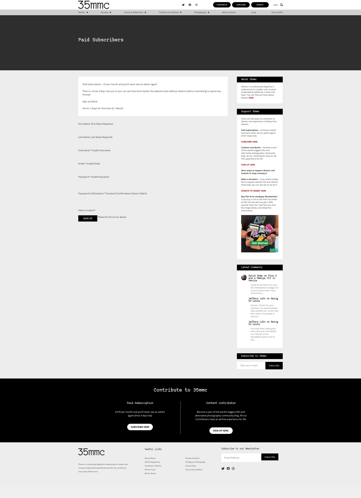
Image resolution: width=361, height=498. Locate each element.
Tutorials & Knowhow (169, 12)
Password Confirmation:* (91, 193)
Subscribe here (140, 427)
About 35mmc (150, 458)
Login (275, 5)
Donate (260, 5)
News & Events (229, 12)
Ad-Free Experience (152, 462)
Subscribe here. (249, 141)
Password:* (84, 176)
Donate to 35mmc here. (254, 190)
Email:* (82, 163)
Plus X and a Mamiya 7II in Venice (262, 278)
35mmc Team (150, 469)
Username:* (84, 150)
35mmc (81, 12)
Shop (253, 12)
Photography (200, 12)
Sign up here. (248, 164)
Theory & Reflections (133, 12)
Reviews (104, 12)
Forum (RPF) (277, 12)
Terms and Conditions (194, 469)
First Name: (84, 123)
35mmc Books (150, 473)
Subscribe (241, 5)
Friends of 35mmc (192, 458)
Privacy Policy (190, 466)
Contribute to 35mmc (153, 466)
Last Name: (84, 137)
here (251, 97)
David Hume (255, 276)
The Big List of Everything (195, 462)
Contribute (222, 5)
